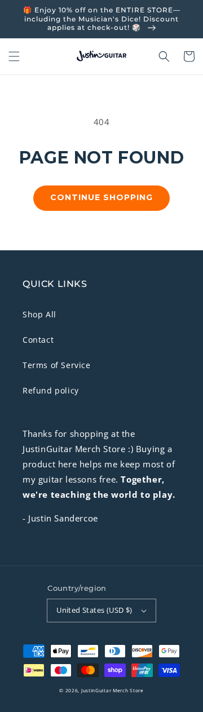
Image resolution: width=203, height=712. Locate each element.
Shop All (39, 314)
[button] (14, 56)
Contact (38, 339)
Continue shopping (101, 197)
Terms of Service (57, 365)
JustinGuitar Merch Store (112, 690)
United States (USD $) (94, 610)
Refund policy (51, 390)
